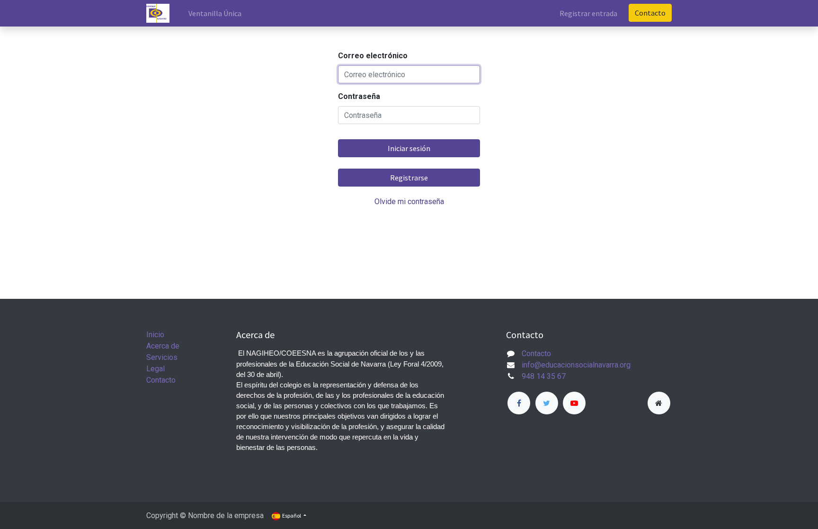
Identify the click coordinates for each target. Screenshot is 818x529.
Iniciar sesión (409, 148)
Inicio (155, 334)
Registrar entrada (588, 13)
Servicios (162, 357)
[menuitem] (215, 13)
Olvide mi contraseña (409, 201)
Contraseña (359, 96)
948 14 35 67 (544, 376)
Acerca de (162, 345)
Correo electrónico (373, 55)
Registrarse (409, 177)
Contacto (650, 13)
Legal (155, 368)
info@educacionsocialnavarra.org (576, 364)
